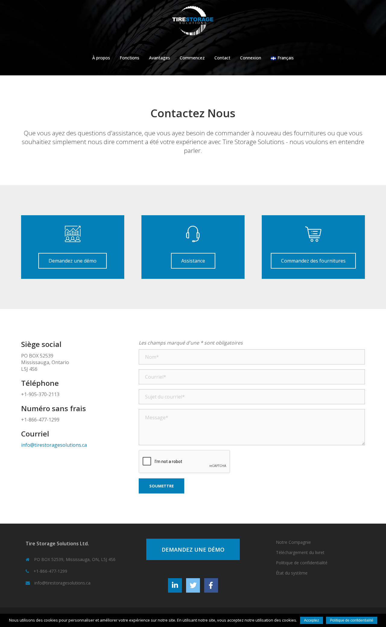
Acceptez (311, 620)
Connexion (250, 58)
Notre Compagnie (293, 542)
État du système (292, 573)
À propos (101, 58)
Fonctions (129, 58)
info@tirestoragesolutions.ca (54, 445)
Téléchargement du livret (300, 552)
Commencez (192, 58)
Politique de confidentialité (301, 563)
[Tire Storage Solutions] (193, 23)
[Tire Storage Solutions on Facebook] (211, 585)
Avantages (159, 58)
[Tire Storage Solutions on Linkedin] (175, 585)
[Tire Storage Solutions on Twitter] (193, 585)
